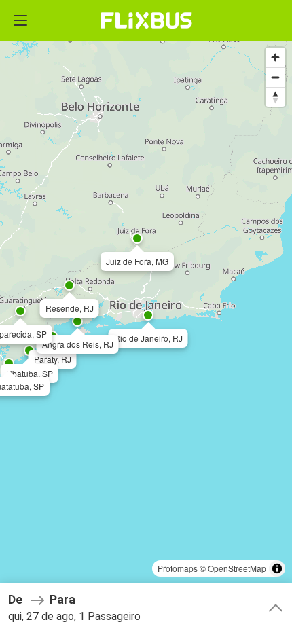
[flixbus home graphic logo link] (146, 20)
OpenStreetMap (237, 568)
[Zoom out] (275, 77)
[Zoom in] (275, 57)
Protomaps (178, 568)
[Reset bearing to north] (275, 97)
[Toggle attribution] (277, 568)
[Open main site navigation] (20, 20)
